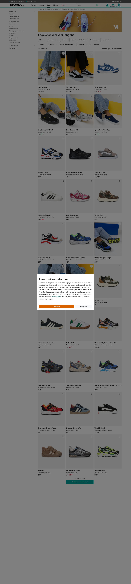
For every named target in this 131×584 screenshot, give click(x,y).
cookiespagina (56, 296)
